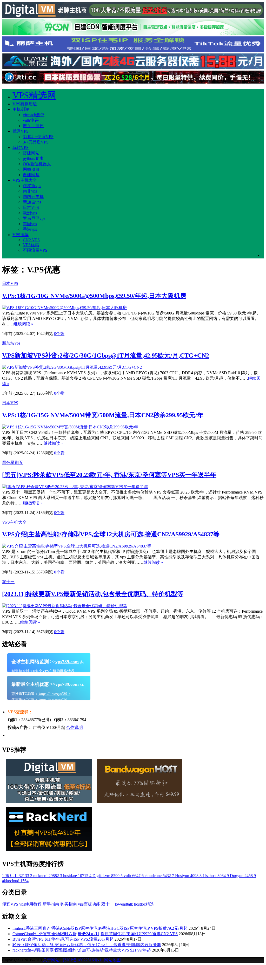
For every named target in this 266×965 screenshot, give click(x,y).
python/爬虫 (33, 158)
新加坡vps (32, 202)
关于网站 (51, 960)
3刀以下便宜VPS (38, 136)
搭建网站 (31, 153)
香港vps (30, 229)
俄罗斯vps (32, 185)
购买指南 (68, 904)
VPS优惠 (31, 245)
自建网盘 (31, 175)
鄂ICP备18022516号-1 (81, 960)
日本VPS (31, 207)
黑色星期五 (12, 462)
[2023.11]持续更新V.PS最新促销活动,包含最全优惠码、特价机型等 (92, 594)
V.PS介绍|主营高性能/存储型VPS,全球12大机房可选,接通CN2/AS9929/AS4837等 (111, 534)
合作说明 (74, 727)
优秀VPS (20, 131)
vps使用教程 (30, 904)
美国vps (30, 224)
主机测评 (20, 109)
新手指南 (51, 904)
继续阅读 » (23, 324)
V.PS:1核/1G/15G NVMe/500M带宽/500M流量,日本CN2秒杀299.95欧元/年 (102, 415)
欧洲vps (30, 213)
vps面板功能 (89, 904)
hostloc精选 (144, 904)
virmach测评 (33, 115)
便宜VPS (10, 904)
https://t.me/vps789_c (54, 694)
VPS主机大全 (24, 180)
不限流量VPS (35, 250)
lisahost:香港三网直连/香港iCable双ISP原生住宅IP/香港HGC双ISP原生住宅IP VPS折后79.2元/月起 (100, 928)
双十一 (8, 581)
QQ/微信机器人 (37, 164)
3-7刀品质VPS (36, 142)
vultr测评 (31, 120)
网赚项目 (31, 169)
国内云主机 (33, 196)
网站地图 (112, 960)
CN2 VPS (31, 240)
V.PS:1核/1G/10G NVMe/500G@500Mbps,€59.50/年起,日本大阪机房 (94, 295)
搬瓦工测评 (33, 126)
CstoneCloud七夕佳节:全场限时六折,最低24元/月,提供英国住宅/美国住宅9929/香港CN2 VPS (95, 934)
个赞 (59, 333)
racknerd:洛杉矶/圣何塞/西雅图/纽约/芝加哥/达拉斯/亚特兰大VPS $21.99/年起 (81, 950)
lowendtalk (124, 904)
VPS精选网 (34, 95)
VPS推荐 (20, 234)
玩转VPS (20, 147)
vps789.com (67, 661)
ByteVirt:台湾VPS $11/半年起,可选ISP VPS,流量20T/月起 (63, 939)
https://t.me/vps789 (52, 700)
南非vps (30, 191)
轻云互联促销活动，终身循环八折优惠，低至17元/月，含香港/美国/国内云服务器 (86, 944)
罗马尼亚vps (34, 218)
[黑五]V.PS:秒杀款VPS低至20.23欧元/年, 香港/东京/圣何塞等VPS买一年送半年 (109, 474)
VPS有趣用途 (24, 104)
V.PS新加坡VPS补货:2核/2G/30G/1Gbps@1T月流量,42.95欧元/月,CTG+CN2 (105, 355)
